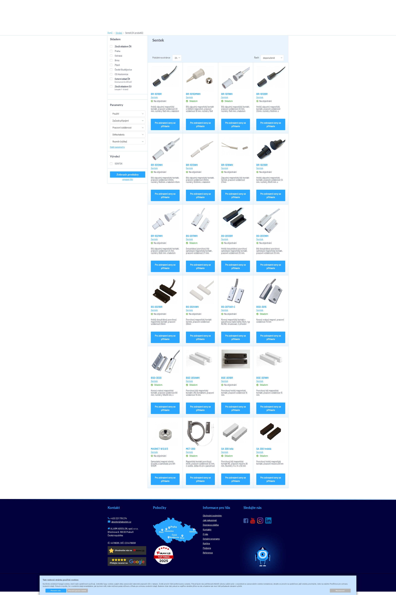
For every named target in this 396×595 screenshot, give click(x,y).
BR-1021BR (262, 164)
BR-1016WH (227, 164)
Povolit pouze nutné (77, 590)
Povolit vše (56, 590)
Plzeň (117, 64)
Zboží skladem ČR (123, 46)
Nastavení (340, 590)
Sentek (119, 163)
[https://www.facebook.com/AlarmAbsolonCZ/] (245, 520)
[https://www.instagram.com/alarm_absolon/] (260, 520)
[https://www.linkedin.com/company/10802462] (268, 520)
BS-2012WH (262, 235)
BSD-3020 (156, 377)
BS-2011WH (192, 235)
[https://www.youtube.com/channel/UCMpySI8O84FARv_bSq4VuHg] (252, 521)
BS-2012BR (227, 235)
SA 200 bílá (227, 448)
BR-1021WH (157, 235)
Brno (117, 60)
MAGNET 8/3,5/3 (159, 448)
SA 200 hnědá (263, 448)
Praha (117, 50)
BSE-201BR (227, 377)
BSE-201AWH (193, 377)
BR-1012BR (262, 94)
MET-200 (190, 448)
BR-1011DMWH (193, 94)
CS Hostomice (121, 74)
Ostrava (118, 55)
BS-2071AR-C (228, 306)
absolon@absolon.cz (121, 521)
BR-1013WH (192, 164)
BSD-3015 (261, 306)
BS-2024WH (192, 306)
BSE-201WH (262, 377)
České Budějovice (123, 69)
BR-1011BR (156, 94)
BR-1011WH (226, 94)
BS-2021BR (156, 306)
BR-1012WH (157, 164)
